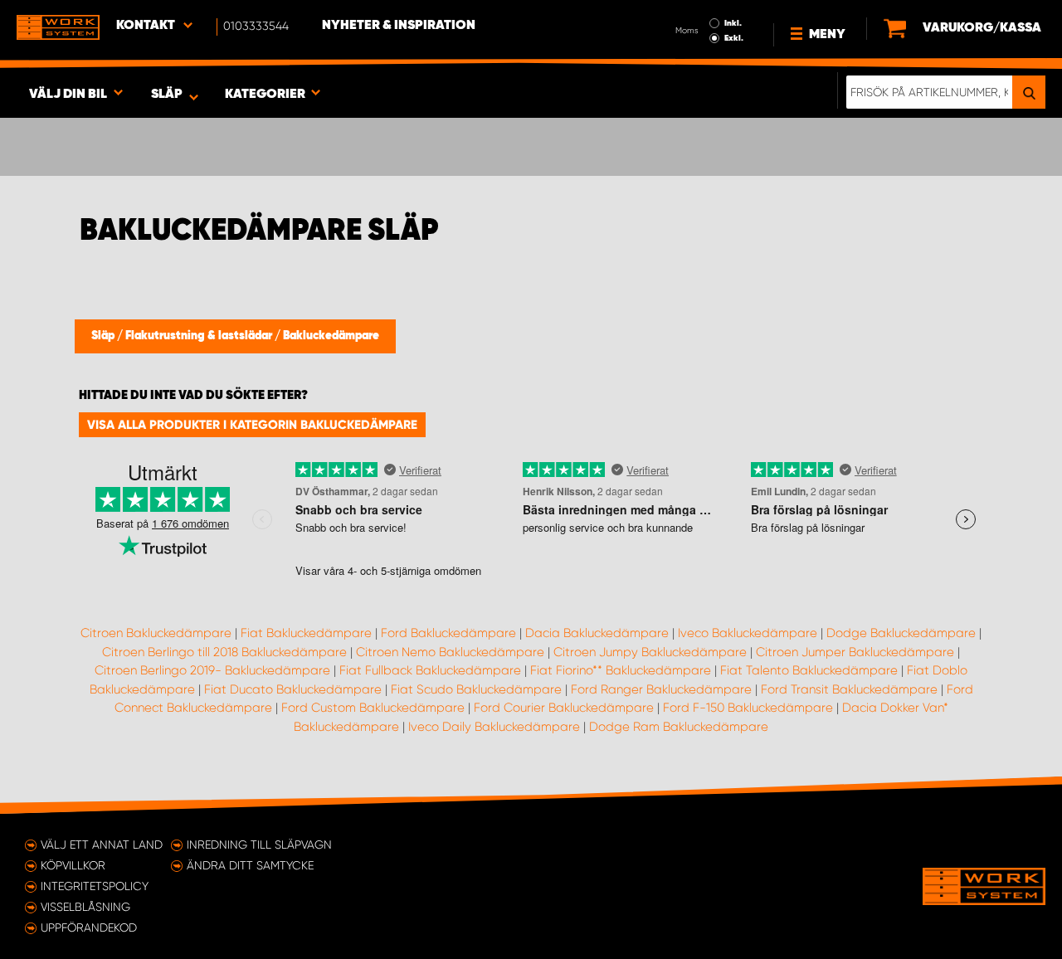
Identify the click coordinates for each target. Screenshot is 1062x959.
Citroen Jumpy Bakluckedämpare (650, 652)
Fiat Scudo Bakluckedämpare (476, 689)
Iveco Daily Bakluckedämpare (494, 726)
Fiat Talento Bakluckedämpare (809, 670)
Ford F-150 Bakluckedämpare (748, 707)
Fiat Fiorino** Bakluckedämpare (620, 670)
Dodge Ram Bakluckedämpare (678, 726)
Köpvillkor (73, 865)
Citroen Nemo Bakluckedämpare (450, 652)
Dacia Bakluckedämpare (597, 633)
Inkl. (733, 23)
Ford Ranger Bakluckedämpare (661, 689)
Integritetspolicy (95, 886)
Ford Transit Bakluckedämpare (849, 689)
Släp (104, 336)
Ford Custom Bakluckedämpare (373, 707)
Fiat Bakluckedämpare (306, 633)
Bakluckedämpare (331, 336)
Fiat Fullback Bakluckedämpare (430, 670)
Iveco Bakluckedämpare (747, 633)
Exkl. (733, 38)
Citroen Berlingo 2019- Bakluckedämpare (212, 670)
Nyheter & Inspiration (398, 25)
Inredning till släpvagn (259, 844)
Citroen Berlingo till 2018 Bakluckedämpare (224, 652)
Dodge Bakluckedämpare (901, 633)
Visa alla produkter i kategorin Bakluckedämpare (252, 424)
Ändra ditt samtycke (250, 865)
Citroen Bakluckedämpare (155, 633)
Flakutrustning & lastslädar (200, 336)
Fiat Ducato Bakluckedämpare (293, 689)
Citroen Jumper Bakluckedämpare (855, 652)
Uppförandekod (89, 927)
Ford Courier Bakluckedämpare (564, 707)
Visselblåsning (85, 906)
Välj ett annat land (102, 844)
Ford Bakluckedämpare (448, 633)
